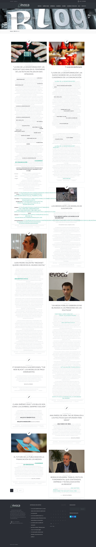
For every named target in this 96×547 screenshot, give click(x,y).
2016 (15, 31)
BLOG (79, 6)
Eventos (71, 400)
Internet (21, 226)
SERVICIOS (39, 6)
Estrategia (67, 263)
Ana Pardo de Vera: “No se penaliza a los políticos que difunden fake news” (66, 417)
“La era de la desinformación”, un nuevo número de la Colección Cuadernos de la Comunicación (66, 75)
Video (71, 401)
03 (16, 31)
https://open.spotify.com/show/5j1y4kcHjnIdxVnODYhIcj (37, 193)
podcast (56, 147)
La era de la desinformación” (65, 146)
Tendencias (25, 390)
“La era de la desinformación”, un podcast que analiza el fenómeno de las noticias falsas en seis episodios (29, 70)
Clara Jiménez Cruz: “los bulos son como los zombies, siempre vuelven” (29, 405)
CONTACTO (84, 6)
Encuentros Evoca (21, 279)
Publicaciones (70, 264)
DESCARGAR (66, 178)
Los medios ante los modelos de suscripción (66, 207)
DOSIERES (64, 6)
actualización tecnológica (70, 367)
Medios (70, 263)
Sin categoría (66, 180)
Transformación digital (29, 353)
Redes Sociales (35, 426)
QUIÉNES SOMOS (46, 6)
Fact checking (39, 425)
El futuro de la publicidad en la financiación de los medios (29, 458)
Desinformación (31, 225)
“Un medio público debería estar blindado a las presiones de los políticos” (67, 308)
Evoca (11, 31)
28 (51, 523)
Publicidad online (27, 483)
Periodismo (31, 226)
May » (54, 526)
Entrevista (37, 225)
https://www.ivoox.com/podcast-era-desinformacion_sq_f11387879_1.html (29, 195)
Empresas (27, 387)
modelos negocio (21, 353)
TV (34, 353)
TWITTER (11, 1)
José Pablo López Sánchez (64, 314)
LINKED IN (15, 1)
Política (57, 401)
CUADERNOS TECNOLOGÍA (72, 6)
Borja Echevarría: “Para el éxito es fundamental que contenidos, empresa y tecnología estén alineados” (67, 480)
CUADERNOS (58, 6)
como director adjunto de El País (65, 491)
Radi (60, 315)
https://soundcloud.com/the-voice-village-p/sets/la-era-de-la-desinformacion (30, 203)
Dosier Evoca (62, 263)
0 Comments (36, 226)
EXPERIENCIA (52, 6)
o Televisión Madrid (69, 315)
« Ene (51, 526)
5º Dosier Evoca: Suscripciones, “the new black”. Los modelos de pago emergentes (28, 369)
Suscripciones (20, 390)
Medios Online (26, 226)
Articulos (23, 225)
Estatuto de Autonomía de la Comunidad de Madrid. (66, 397)
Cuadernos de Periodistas (33, 464)
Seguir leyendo (28, 384)
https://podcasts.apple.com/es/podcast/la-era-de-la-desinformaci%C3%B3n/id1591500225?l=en (32, 216)
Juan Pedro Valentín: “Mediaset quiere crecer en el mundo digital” (29, 264)
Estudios (40, 225)
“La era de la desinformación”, (64, 81)
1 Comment (40, 390)
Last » (20, 490)
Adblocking (22, 482)
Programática (21, 483)
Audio (27, 225)
